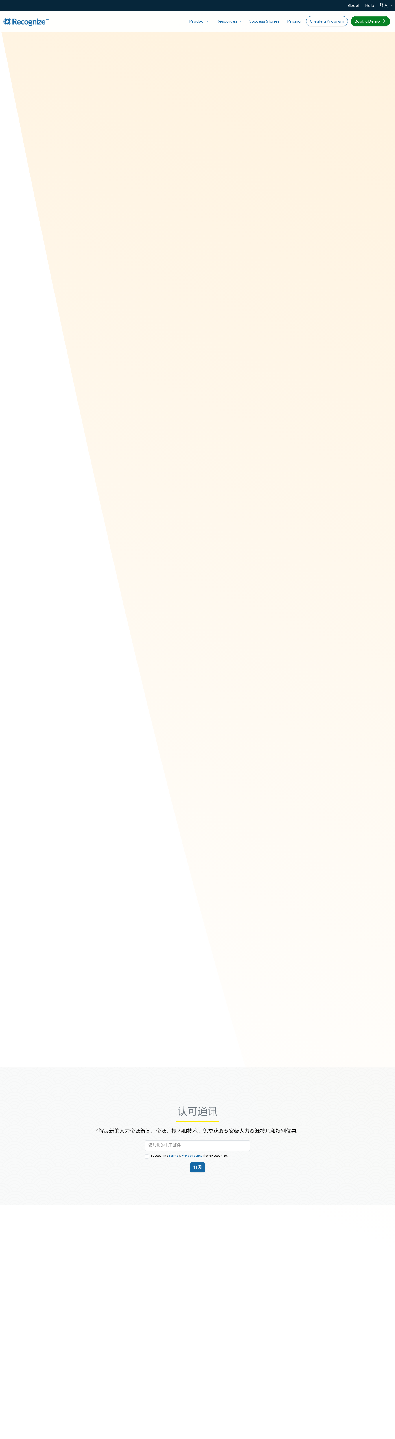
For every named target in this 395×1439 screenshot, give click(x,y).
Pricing (294, 21)
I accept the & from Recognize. (189, 1155)
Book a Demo (368, 21)
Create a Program (327, 21)
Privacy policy (191, 1155)
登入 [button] (384, 5)
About (353, 5)
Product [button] (197, 21)
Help (369, 5)
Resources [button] (227, 21)
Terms (174, 1155)
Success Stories (264, 21)
